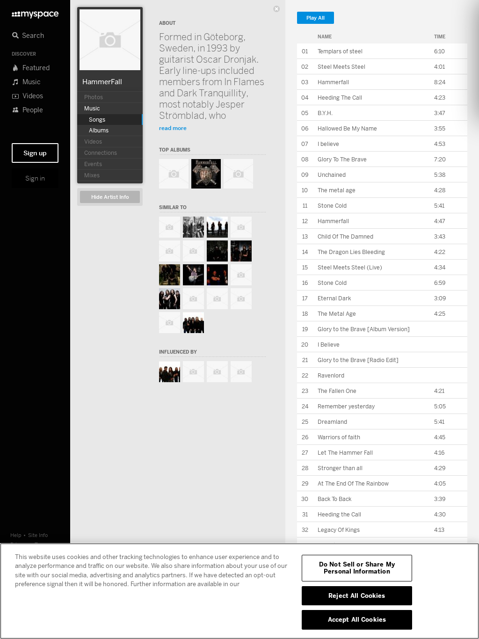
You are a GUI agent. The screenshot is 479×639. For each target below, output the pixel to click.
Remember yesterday (346, 406)
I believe (328, 144)
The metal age (337, 190)
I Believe (329, 345)
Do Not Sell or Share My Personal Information (357, 568)
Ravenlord (331, 375)
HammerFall (102, 81)
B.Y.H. (325, 113)
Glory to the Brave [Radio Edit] (358, 360)
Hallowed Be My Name (347, 128)
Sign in (35, 178)
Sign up (35, 153)
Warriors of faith (339, 437)
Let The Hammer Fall (345, 453)
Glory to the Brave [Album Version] (364, 329)
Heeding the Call (339, 514)
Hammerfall (333, 82)
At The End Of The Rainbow (353, 483)
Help (16, 534)
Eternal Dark (334, 298)
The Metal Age (337, 314)
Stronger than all (340, 468)
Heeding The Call (340, 98)
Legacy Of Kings (339, 530)
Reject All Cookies (356, 595)
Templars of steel (340, 51)
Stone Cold (332, 206)
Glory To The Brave (342, 159)
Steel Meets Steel (341, 67)
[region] (239, 591)
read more (173, 127)
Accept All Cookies (357, 619)
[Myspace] (35, 12)
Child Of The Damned (345, 236)
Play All (315, 18)
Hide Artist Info (110, 197)
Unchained (332, 175)
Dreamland (332, 422)
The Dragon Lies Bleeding (351, 252)
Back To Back (334, 499)
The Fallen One (337, 391)
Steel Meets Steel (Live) (350, 267)
